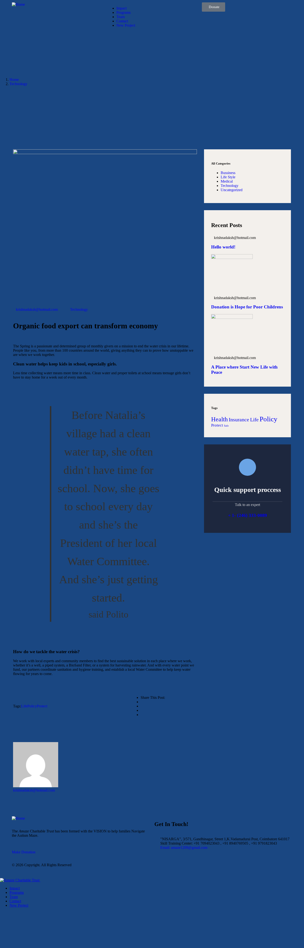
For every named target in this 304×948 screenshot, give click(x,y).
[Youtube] (186, 869)
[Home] (18, 4)
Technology (18, 84)
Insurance (239, 420)
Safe (226, 425)
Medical (227, 181)
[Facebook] (160, 869)
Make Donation (23, 852)
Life (24, 706)
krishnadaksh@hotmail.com (37, 309)
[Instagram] (173, 869)
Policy (32, 706)
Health (219, 419)
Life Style (228, 177)
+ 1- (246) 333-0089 (247, 515)
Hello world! (223, 246)
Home (14, 80)
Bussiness (228, 173)
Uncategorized (231, 190)
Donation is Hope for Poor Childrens (247, 306)
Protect (42, 706)
